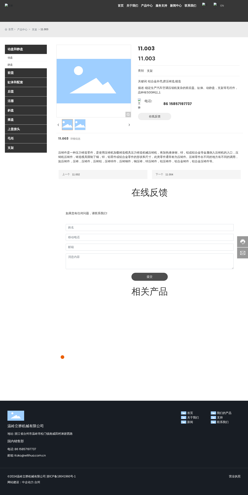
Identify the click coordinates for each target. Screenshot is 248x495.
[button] (62, 357)
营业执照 (235, 476)
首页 (190, 413)
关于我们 (193, 417)
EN (222, 5)
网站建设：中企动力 (20, 482)
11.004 (169, 174)
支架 (34, 29)
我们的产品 (224, 413)
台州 (37, 482)
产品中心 (22, 29)
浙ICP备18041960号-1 (61, 476)
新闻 (190, 422)
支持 (220, 417)
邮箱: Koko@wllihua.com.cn (26, 455)
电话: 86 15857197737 (21, 449)
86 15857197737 (177, 104)
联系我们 (223, 422)
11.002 (76, 174)
